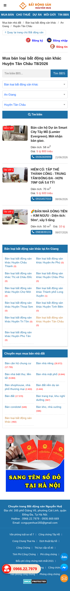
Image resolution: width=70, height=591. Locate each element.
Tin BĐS (63, 14)
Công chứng (54, 567)
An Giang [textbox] (10, 94)
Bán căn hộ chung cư (18, 363)
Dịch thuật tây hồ (48, 541)
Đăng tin (62, 46)
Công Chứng (23, 547)
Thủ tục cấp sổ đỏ (44, 547)
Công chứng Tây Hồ (49, 534)
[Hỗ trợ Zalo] (64, 557)
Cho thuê (23, 14)
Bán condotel (13, 406)
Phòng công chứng (50, 574)
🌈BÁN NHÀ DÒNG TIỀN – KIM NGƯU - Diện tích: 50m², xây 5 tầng (49, 216)
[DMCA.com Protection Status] (35, 582)
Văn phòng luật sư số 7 (22, 534)
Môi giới (50, 14)
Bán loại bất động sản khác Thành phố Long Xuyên (49, 292)
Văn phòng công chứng (22, 574)
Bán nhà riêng (44, 363)
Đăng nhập (60, 40)
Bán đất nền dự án (47, 385)
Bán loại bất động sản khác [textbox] (21, 84)
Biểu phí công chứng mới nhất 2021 (35, 561)
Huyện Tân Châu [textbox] (15, 104)
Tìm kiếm (36, 114)
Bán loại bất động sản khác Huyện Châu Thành (18, 262)
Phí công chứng (48, 554)
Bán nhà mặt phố (46, 374)
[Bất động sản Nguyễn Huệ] (35, 6)
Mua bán (7, 14)
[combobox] (35, 84)
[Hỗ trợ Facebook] (64, 568)
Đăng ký (37, 40)
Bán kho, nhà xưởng (48, 406)
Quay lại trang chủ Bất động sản (25, 32)
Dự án (37, 14)
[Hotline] (6, 568)
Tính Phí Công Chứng (24, 554)
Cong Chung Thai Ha (23, 541)
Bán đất (9, 396)
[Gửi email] (64, 578)
